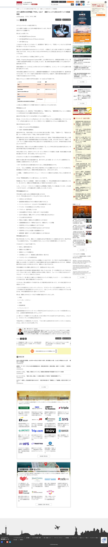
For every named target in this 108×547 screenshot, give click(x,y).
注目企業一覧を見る (44, 456)
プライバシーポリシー (58, 537)
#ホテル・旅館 (33, 16)
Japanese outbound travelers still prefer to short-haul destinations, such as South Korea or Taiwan (82, 273)
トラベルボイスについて (18, 537)
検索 (72, 4)
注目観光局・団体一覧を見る (43, 504)
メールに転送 (58, 19)
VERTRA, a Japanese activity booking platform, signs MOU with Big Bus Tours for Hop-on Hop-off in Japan (82, 262)
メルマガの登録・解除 (36, 537)
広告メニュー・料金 (84, 537)
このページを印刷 (67, 19)
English (82, 1)
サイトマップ (74, 537)
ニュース (21, 8)
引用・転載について (47, 537)
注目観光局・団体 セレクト (30, 469)
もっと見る (44, 387)
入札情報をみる (55, 1)
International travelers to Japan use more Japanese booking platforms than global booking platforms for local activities (82, 267)
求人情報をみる (63, 1)
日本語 (77, 1)
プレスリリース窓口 (94, 537)
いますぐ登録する (101, 15)
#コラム (27, 16)
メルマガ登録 (70, 1)
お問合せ (21, 539)
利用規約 (67, 537)
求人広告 (15, 539)
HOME (17, 8)
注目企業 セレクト (26, 398)
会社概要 (27, 537)
